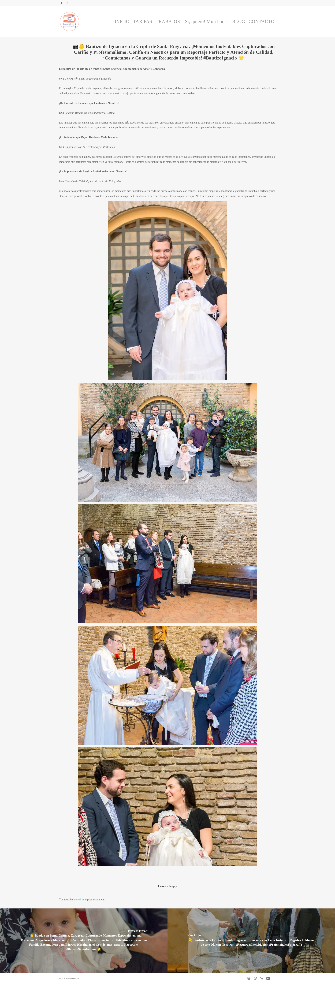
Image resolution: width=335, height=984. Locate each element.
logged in (78, 899)
